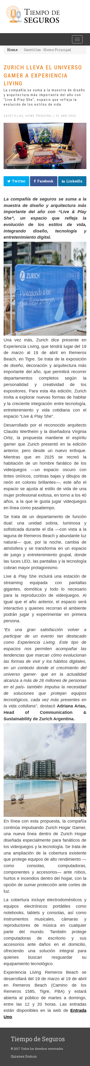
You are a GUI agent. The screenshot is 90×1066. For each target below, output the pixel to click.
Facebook (45, 181)
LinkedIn (74, 181)
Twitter (18, 181)
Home (12, 49)
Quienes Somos (24, 1056)
